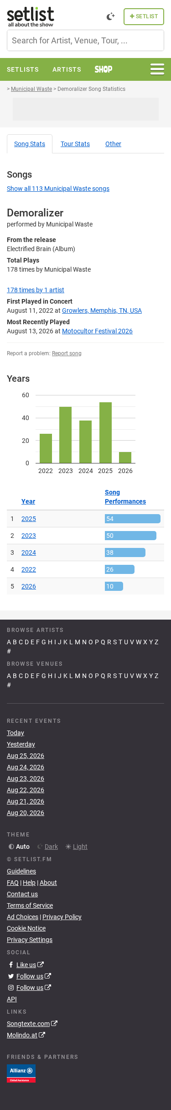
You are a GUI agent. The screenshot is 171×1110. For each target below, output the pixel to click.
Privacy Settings (29, 939)
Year (28, 501)
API (12, 999)
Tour (75, 143)
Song (29, 143)
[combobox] (85, 40)
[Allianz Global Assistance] (21, 1073)
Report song (67, 353)
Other (113, 143)
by (35, 290)
